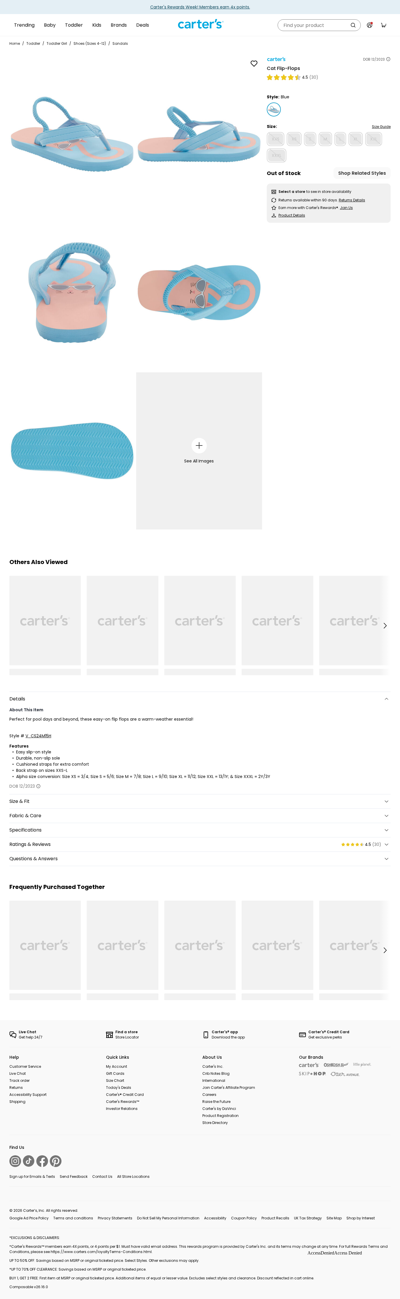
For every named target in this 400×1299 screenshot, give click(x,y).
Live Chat (17, 1073)
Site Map (334, 1218)
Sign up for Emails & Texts (32, 1176)
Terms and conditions (73, 1218)
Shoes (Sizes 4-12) (89, 43)
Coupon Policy (244, 1218)
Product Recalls (275, 1218)
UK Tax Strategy (308, 1218)
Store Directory (215, 1122)
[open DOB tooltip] (388, 59)
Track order (19, 1080)
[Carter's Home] (200, 24)
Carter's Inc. (212, 1066)
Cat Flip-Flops (283, 68)
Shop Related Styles (362, 173)
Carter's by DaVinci (219, 1108)
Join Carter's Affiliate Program (228, 1087)
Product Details (291, 215)
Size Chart (115, 1080)
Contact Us (102, 1176)
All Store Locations (133, 1176)
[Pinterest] (55, 1161)
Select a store (291, 191)
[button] (385, 625)
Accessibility (215, 1218)
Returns (16, 1087)
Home (14, 43)
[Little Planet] (362, 1065)
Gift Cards (115, 1073)
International (213, 1080)
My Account (116, 1066)
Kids (96, 25)
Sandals (120, 43)
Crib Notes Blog (216, 1073)
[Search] (353, 25)
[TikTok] (29, 1161)
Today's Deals (118, 1087)
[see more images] (199, 445)
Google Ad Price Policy (29, 1218)
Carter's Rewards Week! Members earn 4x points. (200, 7)
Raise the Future (216, 1101)
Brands (119, 25)
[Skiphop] (312, 1073)
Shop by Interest (360, 1218)
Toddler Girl (57, 43)
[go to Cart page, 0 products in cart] (384, 25)
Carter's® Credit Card (125, 1094)
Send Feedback (74, 1176)
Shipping (17, 1101)
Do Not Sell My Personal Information (168, 1218)
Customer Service (25, 1066)
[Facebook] (42, 1161)
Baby (50, 25)
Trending (24, 25)
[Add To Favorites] (254, 63)
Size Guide (381, 126)
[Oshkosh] (336, 1065)
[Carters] (309, 1065)
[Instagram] (15, 1161)
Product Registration (220, 1115)
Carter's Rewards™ (122, 1101)
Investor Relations (122, 1108)
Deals (142, 25)
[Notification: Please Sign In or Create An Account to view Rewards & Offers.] (370, 25)
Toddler (74, 25)
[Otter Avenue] (345, 1074)
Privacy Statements (115, 1218)
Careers (209, 1094)
